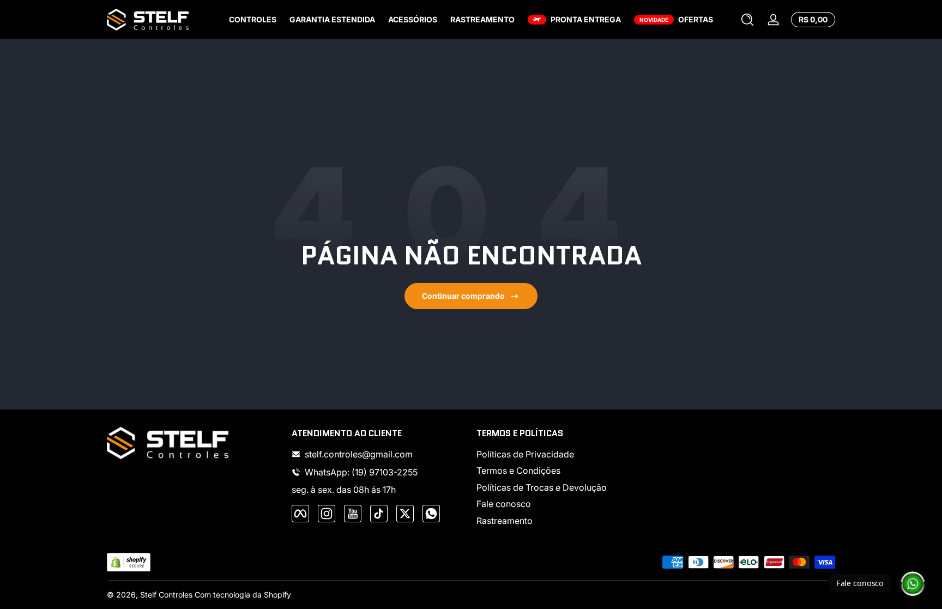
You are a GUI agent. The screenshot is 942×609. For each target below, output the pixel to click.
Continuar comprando (463, 295)
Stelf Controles (166, 594)
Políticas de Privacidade (525, 454)
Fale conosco (503, 503)
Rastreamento (504, 520)
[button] (747, 19)
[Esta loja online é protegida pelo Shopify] (128, 562)
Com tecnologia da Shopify (243, 594)
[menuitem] (563, 454)
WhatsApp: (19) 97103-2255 (361, 472)
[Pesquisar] (747, 19)
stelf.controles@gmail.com (359, 454)
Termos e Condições (518, 470)
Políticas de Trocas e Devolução (541, 487)
